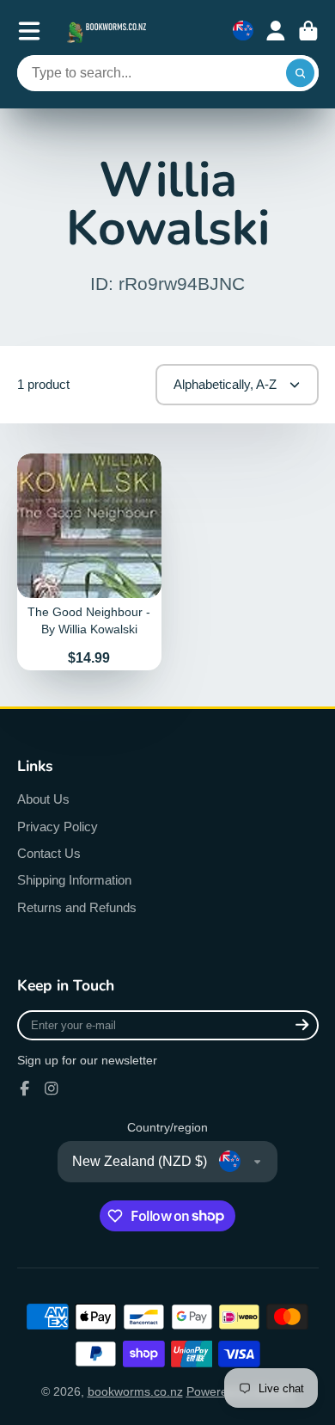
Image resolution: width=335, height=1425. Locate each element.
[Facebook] (25, 1088)
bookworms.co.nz (135, 1391)
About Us (43, 799)
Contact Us (49, 853)
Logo (108, 30)
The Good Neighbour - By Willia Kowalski (89, 561)
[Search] (300, 73)
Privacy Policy (57, 826)
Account (275, 31)
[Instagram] (51, 1088)
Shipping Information (74, 880)
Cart (308, 31)
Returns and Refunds (77, 907)
